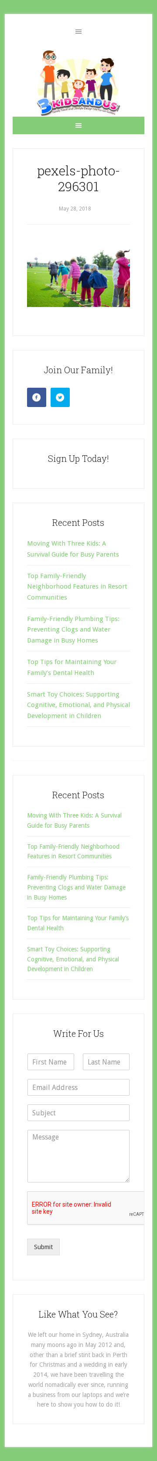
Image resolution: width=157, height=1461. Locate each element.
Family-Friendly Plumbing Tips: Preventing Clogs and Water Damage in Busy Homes (73, 629)
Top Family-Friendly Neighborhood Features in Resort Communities (77, 586)
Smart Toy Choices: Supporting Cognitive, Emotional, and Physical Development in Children (78, 705)
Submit (43, 1246)
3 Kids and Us (78, 83)
